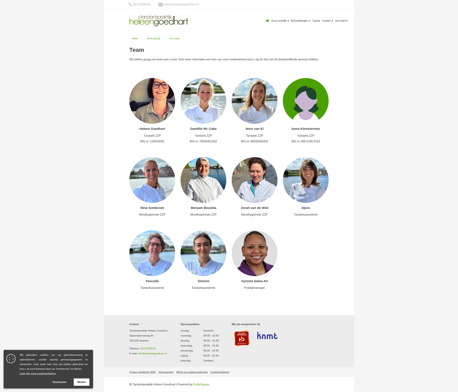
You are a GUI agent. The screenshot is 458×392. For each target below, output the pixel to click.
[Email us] (160, 4)
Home (267, 20)
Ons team (174, 38)
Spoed (316, 20)
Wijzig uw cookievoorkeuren (192, 372)
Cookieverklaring (219, 372)
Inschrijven (341, 20)
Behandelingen (300, 20)
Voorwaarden (166, 372)
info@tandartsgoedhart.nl (181, 4)
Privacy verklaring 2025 (142, 372)
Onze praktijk (279, 20)
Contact (327, 20)
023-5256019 (141, 4)
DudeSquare (201, 384)
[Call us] (130, 4)
